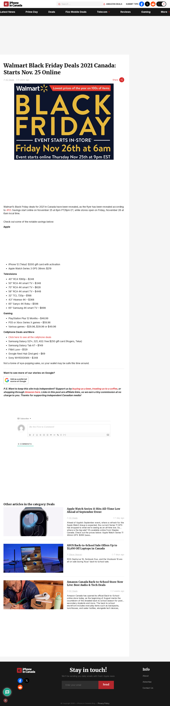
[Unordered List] (47, 434)
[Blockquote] (51, 434)
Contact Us (148, 688)
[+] (64, 435)
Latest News (7, 11)
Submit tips (132, 4)
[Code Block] (54, 434)
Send (106, 684)
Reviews (125, 11)
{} (61, 435)
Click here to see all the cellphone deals (29, 337)
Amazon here (32, 392)
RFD (8, 210)
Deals (51, 11)
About (145, 676)
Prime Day (32, 11)
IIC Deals (10, 80)
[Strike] (40, 434)
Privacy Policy (103, 703)
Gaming (145, 11)
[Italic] (33, 434)
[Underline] (37, 434)
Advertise (147, 682)
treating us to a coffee (104, 388)
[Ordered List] (44, 434)
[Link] (58, 434)
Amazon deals (114, 4)
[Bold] (30, 434)
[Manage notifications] (5, 701)
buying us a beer (81, 388)
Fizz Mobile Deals (76, 11)
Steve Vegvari (75, 554)
